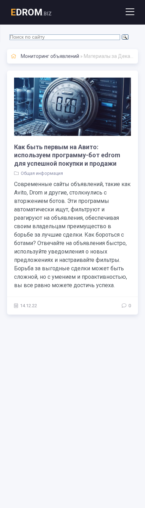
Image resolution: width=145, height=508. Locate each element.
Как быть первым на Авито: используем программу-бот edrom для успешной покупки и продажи (67, 155)
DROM (31, 12)
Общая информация (42, 173)
